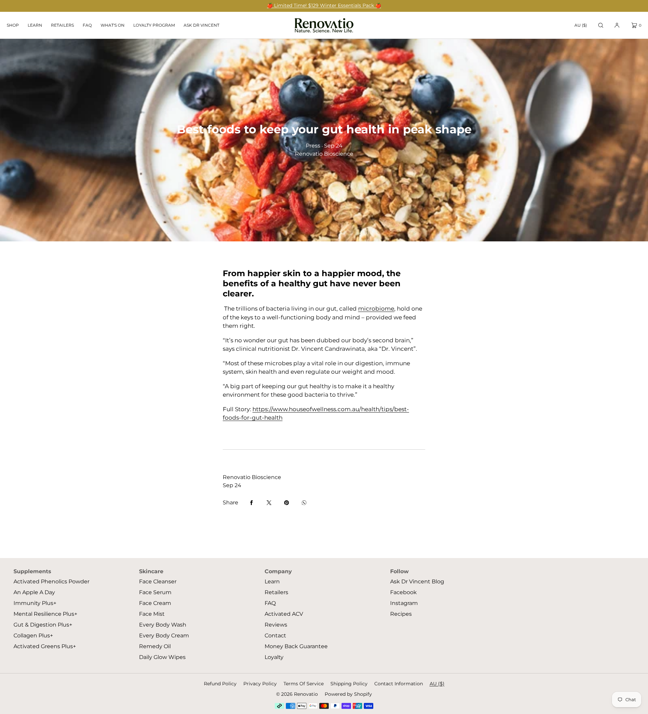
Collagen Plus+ (33, 635)
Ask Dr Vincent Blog (417, 581)
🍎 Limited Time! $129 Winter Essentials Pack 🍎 (324, 5)
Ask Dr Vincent (201, 25)
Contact (275, 635)
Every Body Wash (162, 625)
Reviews (276, 625)
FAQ (87, 25)
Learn (35, 25)
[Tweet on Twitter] (269, 503)
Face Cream (155, 603)
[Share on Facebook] (251, 503)
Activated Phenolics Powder (51, 581)
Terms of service (304, 684)
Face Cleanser (158, 581)
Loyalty (274, 657)
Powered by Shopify (348, 694)
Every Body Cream (164, 635)
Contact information (398, 684)
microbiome (376, 308)
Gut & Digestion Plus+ (43, 625)
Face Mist (152, 614)
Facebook (403, 592)
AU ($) (580, 25)
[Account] (617, 25)
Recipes (401, 614)
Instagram (404, 603)
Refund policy (220, 684)
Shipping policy (349, 684)
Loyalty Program (154, 25)
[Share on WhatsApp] (304, 503)
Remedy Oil (155, 646)
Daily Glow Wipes (162, 657)
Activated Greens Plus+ (45, 646)
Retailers (62, 25)
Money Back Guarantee (296, 646)
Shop (13, 25)
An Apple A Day (34, 592)
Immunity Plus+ (35, 603)
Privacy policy (260, 684)
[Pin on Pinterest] (286, 503)
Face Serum (155, 592)
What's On (113, 25)
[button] (601, 25)
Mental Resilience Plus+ (45, 614)
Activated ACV (284, 614)
